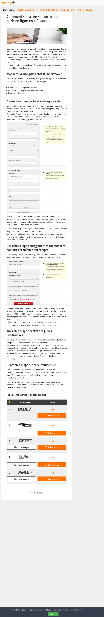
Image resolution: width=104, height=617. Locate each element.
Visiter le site (53, 415)
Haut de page (37, 493)
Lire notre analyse (21, 447)
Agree (53, 614)
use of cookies (88, 610)
